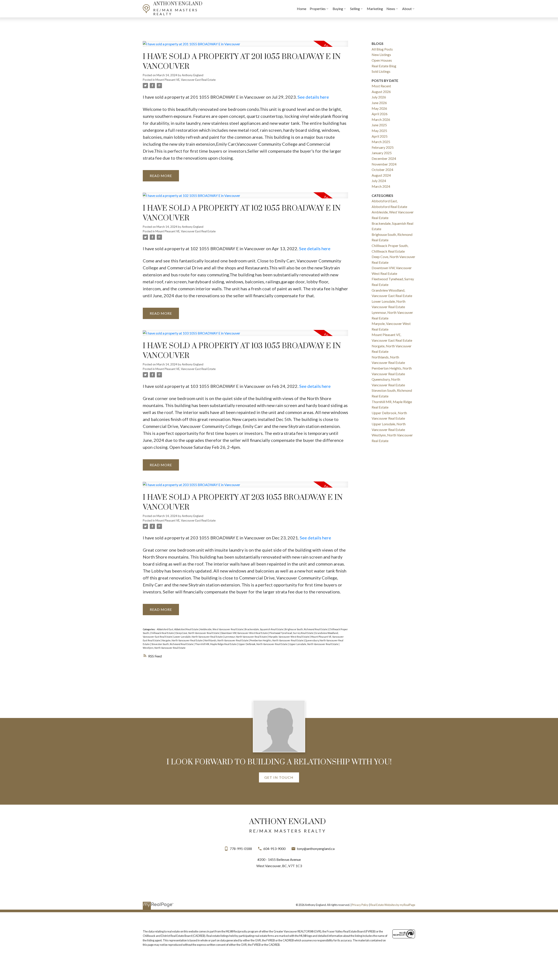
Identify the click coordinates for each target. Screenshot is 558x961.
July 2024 (379, 181)
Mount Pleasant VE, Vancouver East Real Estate (185, 79)
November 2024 (384, 164)
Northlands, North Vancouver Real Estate (226, 640)
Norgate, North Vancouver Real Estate (182, 640)
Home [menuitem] (301, 9)
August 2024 (381, 175)
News (390, 9)
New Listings (381, 54)
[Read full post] (245, 46)
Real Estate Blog (384, 66)
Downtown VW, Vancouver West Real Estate (244, 633)
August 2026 (381, 92)
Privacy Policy (360, 905)
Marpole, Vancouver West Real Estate (289, 636)
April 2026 (380, 114)
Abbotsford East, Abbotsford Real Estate (178, 629)
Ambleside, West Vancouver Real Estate (222, 629)
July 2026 (379, 97)
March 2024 (381, 186)
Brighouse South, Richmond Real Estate (306, 629)
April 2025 (380, 136)
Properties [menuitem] (318, 9)
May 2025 (379, 130)
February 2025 (383, 147)
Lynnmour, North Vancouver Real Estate (245, 636)
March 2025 (381, 142)
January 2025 (382, 153)
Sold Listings (381, 71)
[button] (279, 777)
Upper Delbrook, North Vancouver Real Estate (263, 644)
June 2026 (379, 103)
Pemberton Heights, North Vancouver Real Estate (277, 640)
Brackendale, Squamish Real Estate (264, 629)
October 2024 (382, 169)
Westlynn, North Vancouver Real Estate (164, 647)
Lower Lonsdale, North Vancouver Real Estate (198, 636)
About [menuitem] (407, 9)
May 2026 (379, 108)
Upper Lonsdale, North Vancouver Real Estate (314, 644)
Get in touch (279, 777)
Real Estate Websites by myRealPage (392, 905)
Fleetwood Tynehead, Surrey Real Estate (291, 633)
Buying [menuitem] (338, 9)
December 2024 (384, 158)
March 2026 (381, 119)
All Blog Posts (382, 49)
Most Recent (381, 86)
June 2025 (379, 125)
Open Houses (382, 60)
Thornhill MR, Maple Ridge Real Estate (216, 644)
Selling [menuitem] (355, 9)
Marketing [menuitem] (375, 9)
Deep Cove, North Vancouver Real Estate (197, 633)
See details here (313, 97)
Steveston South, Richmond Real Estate (172, 644)
